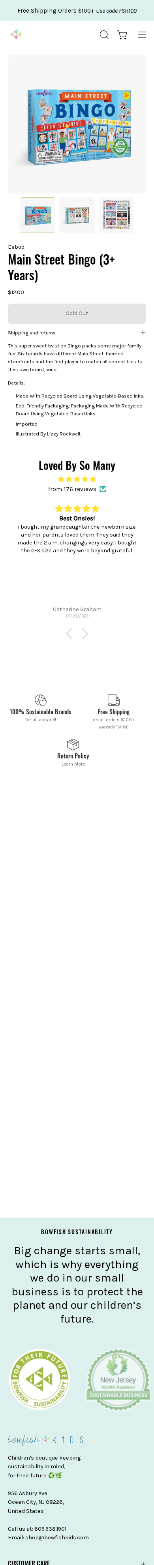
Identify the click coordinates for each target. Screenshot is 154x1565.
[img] (77, 479)
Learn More (73, 764)
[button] (103, 34)
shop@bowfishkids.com (57, 1537)
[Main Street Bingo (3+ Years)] (37, 215)
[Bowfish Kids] (16, 34)
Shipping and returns (32, 333)
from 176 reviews (72, 489)
